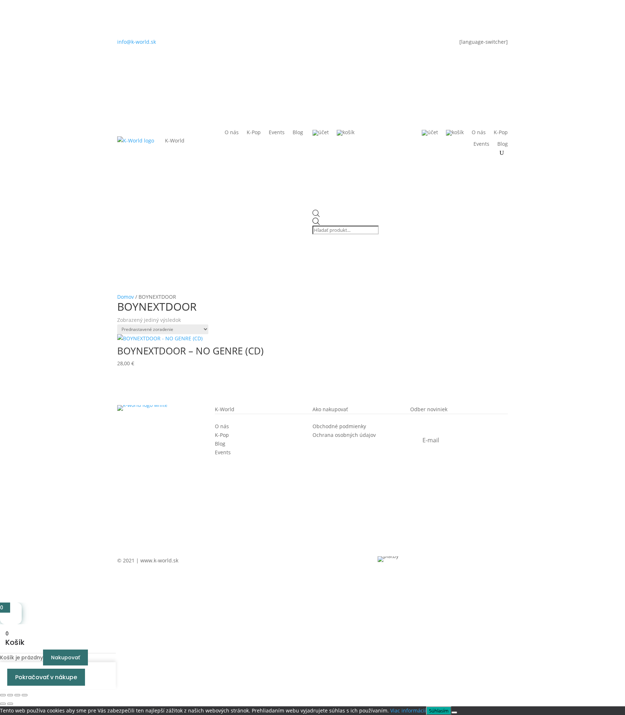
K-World (174, 140)
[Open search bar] (346, 214)
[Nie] (454, 712)
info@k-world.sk (136, 41)
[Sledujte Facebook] (312, 43)
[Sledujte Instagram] (298, 43)
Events (277, 133)
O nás (232, 133)
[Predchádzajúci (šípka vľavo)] (3, 704)
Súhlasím (438, 710)
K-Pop (254, 133)
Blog (298, 133)
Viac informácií (408, 710)
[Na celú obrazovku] (10, 695)
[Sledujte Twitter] (327, 43)
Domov (125, 296)
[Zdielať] (17, 695)
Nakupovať (65, 657)
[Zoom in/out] (3, 695)
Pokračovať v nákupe (46, 677)
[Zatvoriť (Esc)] (24, 695)
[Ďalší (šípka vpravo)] (10, 704)
